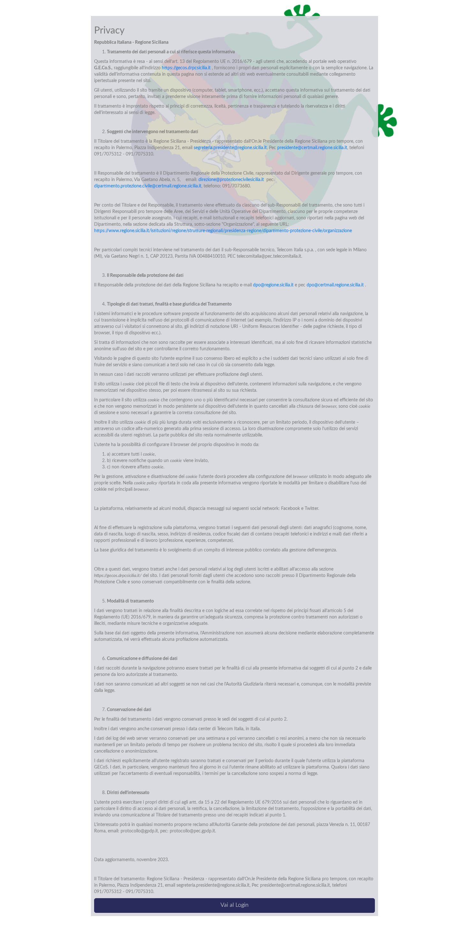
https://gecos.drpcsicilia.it (186, 68)
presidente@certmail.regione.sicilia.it (312, 148)
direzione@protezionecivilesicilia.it (232, 180)
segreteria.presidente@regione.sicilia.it (230, 148)
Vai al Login (234, 905)
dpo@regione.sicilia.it (273, 285)
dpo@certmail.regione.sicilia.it (335, 285)
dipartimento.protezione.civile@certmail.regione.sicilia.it (147, 186)
